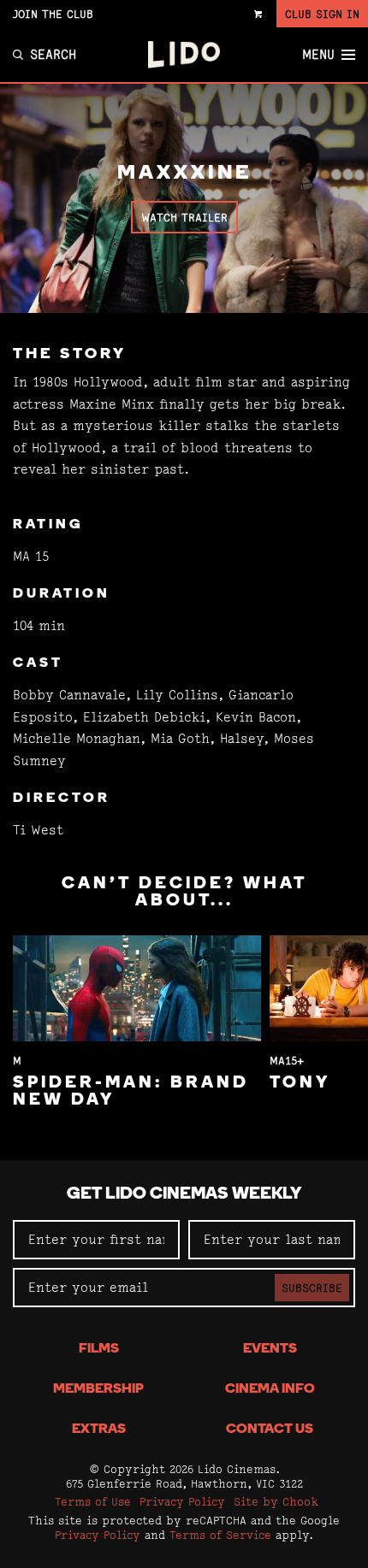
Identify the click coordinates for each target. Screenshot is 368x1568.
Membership (98, 1389)
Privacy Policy (182, 1501)
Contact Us (269, 1429)
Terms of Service (220, 1534)
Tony (300, 1083)
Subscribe (312, 1287)
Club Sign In (322, 14)
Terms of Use (93, 1501)
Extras (99, 1429)
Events (270, 1349)
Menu (318, 55)
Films (99, 1349)
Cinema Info (270, 1389)
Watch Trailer (184, 217)
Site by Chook (276, 1501)
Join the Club (53, 14)
